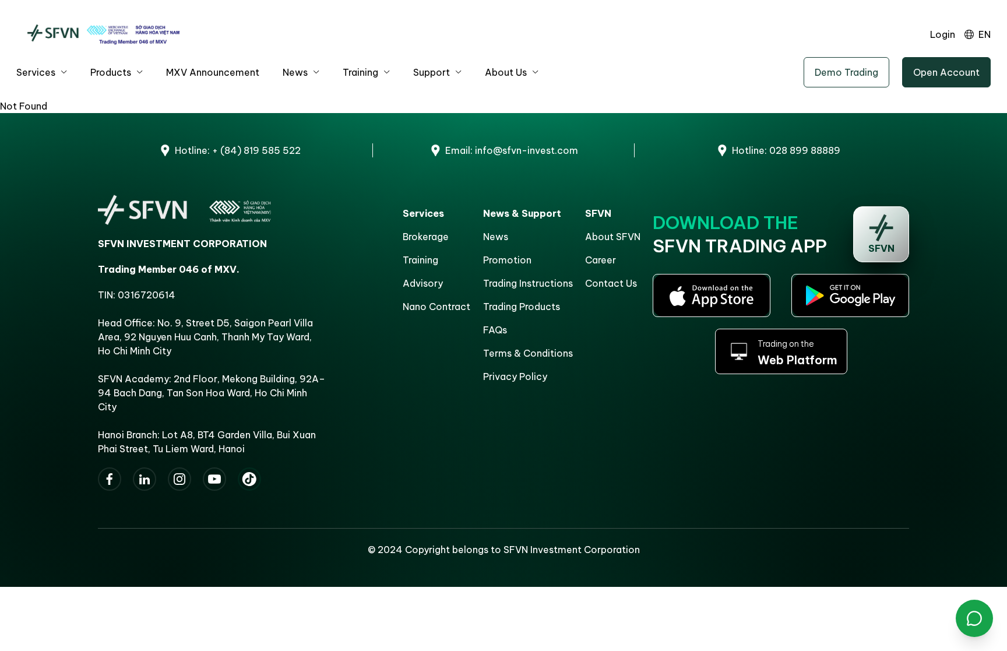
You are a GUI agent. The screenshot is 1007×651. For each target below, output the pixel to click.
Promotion (507, 260)
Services (35, 72)
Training (360, 72)
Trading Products (521, 306)
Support (431, 72)
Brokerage (426, 236)
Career (600, 260)
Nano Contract (436, 306)
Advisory (423, 283)
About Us (506, 72)
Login (942, 34)
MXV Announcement (212, 72)
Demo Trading (846, 72)
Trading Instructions (528, 283)
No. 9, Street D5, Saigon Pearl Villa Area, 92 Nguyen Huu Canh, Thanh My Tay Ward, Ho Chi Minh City (205, 337)
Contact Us (611, 283)
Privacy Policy (515, 376)
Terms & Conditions (528, 353)
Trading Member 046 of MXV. (169, 269)
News (295, 72)
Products (110, 72)
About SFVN (612, 236)
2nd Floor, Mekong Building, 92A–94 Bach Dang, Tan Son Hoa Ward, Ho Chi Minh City (211, 393)
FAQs (495, 330)
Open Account (946, 72)
